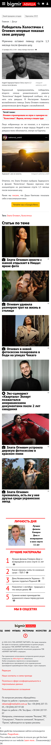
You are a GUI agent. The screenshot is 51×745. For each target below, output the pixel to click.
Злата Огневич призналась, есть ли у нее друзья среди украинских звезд (21, 496)
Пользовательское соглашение (16, 689)
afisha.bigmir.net (18, 659)
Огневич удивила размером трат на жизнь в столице (21, 307)
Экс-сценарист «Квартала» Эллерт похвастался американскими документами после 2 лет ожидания (21, 401)
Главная (5, 21)
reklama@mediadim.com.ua (14, 704)
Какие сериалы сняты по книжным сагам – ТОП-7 (28, 571)
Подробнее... (14, 734)
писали (15, 195)
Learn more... (30, 740)
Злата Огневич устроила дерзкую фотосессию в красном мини (22, 450)
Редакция (6, 670)
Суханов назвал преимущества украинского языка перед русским (28, 596)
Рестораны (28, 630)
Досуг (14, 21)
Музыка (16, 630)
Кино (7, 630)
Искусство (41, 630)
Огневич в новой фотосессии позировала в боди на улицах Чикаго (21, 352)
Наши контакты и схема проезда (17, 675)
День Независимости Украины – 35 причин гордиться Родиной (28, 579)
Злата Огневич (13, 215)
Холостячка (26, 215)
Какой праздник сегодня (12, 16)
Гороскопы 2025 (32, 16)
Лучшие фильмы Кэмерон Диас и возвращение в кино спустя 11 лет (28, 560)
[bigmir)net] (15, 4)
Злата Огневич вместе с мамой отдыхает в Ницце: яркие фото (22, 262)
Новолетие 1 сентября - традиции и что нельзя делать (28, 588)
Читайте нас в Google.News (25, 204)
